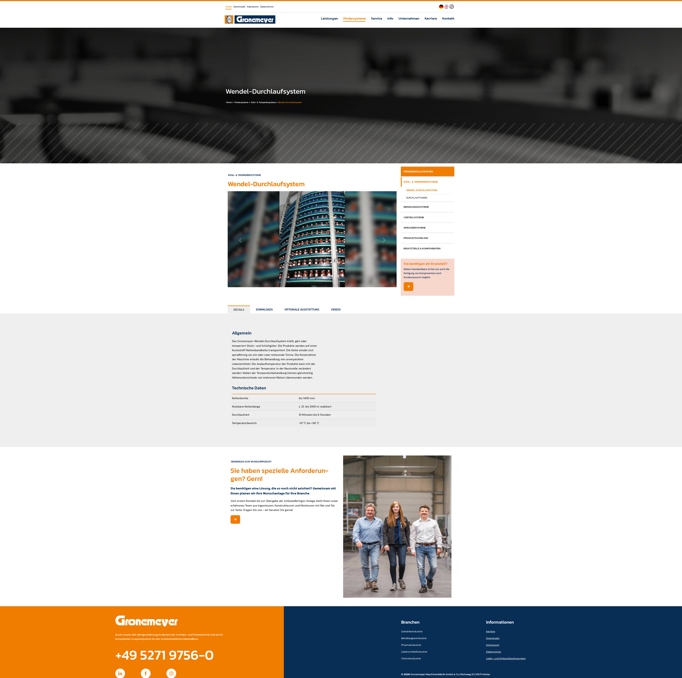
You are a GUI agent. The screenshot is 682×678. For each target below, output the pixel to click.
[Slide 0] (293, 279)
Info (390, 18)
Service (376, 18)
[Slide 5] (325, 279)
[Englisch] (446, 6)
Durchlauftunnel (417, 197)
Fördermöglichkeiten (418, 171)
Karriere (431, 18)
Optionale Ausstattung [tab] (302, 309)
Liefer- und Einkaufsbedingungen (506, 658)
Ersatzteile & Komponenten (422, 248)
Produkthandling (416, 238)
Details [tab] (239, 309)
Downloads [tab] (264, 309)
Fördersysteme (354, 18)
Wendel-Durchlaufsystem (290, 102)
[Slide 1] (299, 279)
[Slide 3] (312, 279)
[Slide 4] (318, 279)
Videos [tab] (336, 309)
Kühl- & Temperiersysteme (263, 102)
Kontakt (448, 18)
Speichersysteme (415, 228)
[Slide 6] (331, 279)
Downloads (239, 6)
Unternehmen (409, 18)
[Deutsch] (441, 6)
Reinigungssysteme (416, 207)
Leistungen (329, 18)
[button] (240, 240)
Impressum (253, 6)
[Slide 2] (305, 279)
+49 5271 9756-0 (164, 655)
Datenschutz (267, 6)
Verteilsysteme (414, 217)
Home (229, 6)
